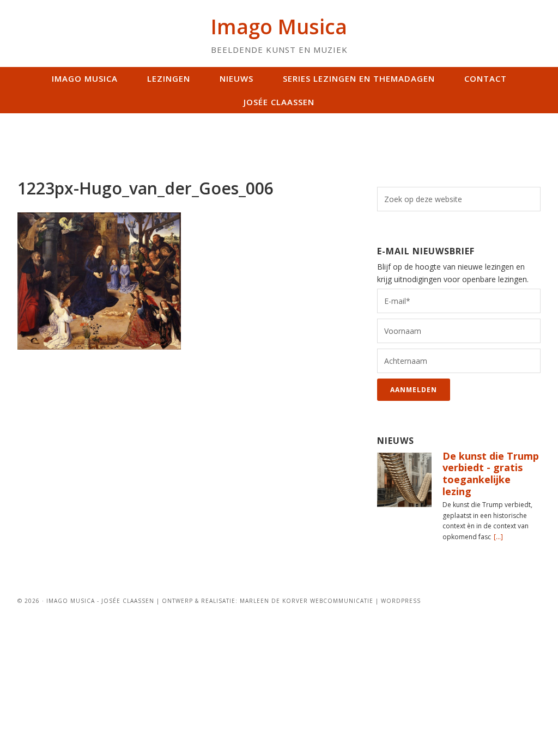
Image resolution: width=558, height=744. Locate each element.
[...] (498, 536)
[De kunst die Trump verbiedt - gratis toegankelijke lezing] (404, 480)
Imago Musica (279, 26)
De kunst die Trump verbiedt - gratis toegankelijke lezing (490, 473)
